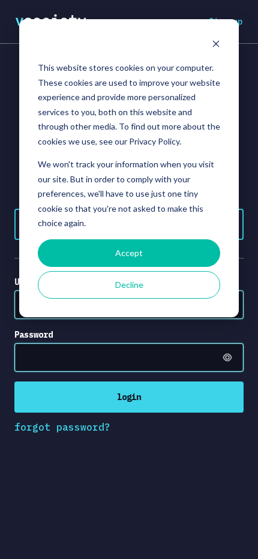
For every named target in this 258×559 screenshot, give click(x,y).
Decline (129, 285)
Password (33, 334)
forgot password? (62, 427)
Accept (129, 253)
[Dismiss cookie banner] (216, 45)
